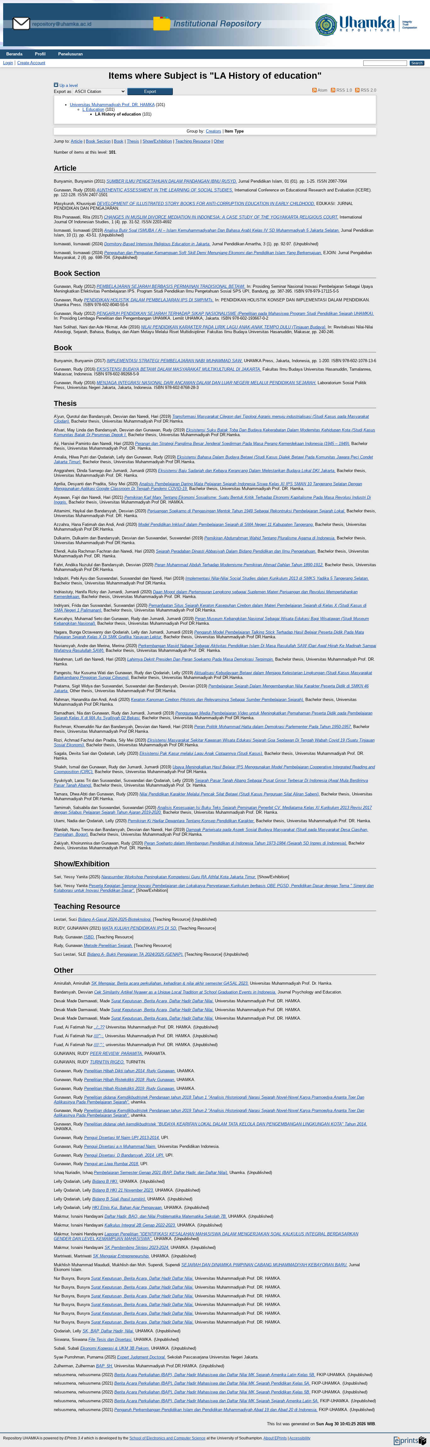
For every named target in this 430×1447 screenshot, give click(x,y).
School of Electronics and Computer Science (167, 1438)
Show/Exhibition (157, 141)
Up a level (68, 85)
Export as (62, 91)
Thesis (133, 141)
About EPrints (275, 1438)
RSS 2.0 (367, 90)
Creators (213, 131)
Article (76, 141)
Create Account (31, 62)
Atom (322, 90)
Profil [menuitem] (40, 54)
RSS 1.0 (343, 90)
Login (8, 62)
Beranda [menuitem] (14, 54)
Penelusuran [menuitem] (70, 54)
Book (118, 141)
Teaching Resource (192, 141)
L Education (93, 109)
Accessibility (299, 1438)
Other (219, 141)
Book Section (98, 141)
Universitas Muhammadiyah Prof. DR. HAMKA (112, 104)
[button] (150, 91)
